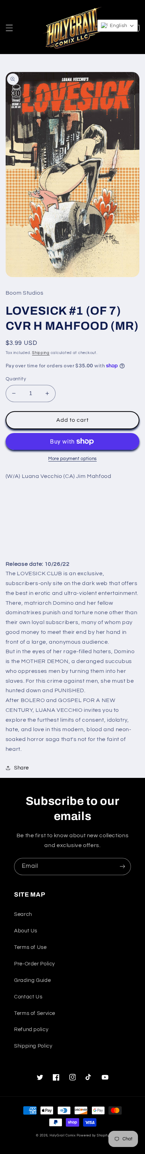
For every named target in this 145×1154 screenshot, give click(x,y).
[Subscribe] (122, 866)
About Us (25, 930)
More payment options (72, 459)
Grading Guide (32, 980)
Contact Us (28, 996)
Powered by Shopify (93, 1135)
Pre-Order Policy (34, 963)
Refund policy (31, 1029)
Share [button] (21, 768)
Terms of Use (30, 947)
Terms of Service (34, 1013)
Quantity (16, 378)
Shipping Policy (33, 1046)
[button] (9, 28)
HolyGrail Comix (63, 1135)
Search (23, 914)
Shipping (41, 353)
